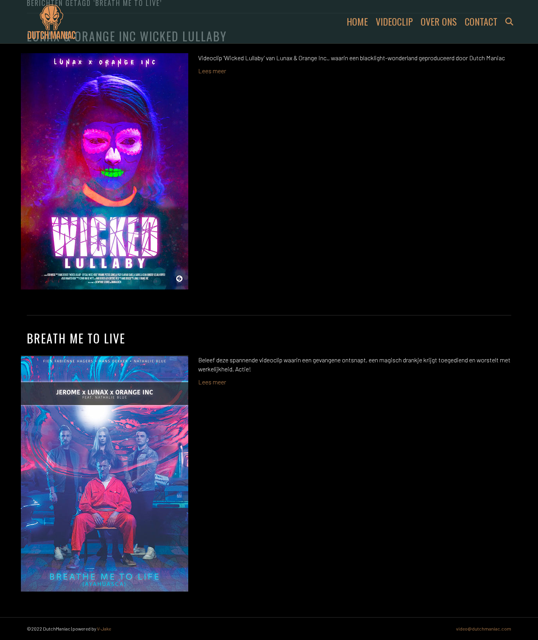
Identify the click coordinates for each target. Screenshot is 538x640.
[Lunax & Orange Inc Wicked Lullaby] (104, 170)
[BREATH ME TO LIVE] (104, 472)
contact (481, 21)
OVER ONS (439, 21)
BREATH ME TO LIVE (76, 338)
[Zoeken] (506, 22)
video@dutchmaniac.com (483, 628)
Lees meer (212, 70)
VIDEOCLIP (394, 21)
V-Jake (104, 628)
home (357, 21)
